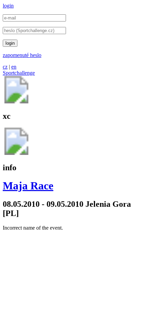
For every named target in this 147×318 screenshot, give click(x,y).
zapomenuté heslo (22, 55)
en (13, 67)
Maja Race (28, 185)
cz (5, 67)
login (8, 6)
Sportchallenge (19, 73)
